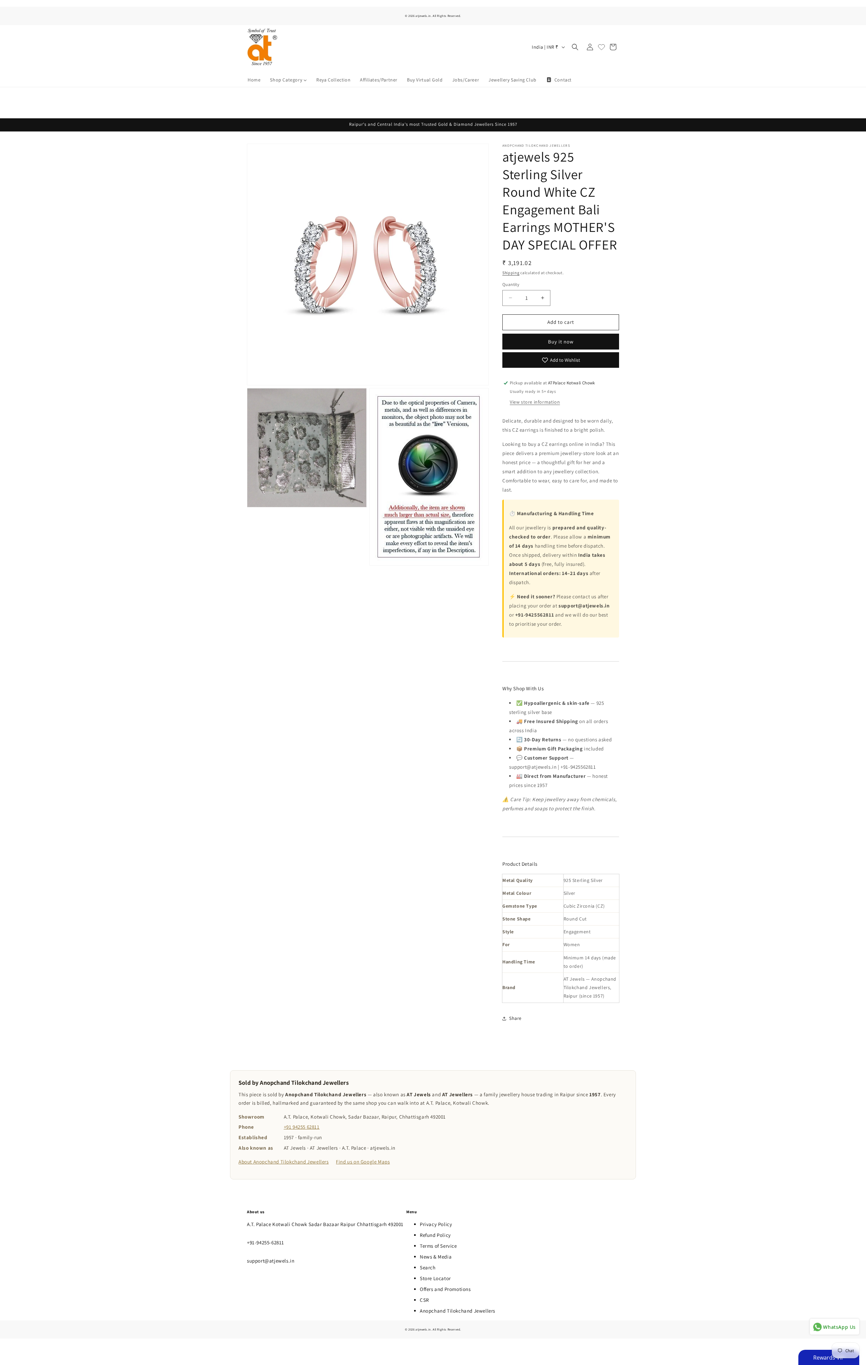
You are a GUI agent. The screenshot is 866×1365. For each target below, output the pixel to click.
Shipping (511, 272)
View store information (535, 402)
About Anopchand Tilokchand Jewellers (283, 1161)
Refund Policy (435, 1235)
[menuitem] (254, 80)
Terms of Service (438, 1246)
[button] (575, 47)
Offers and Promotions (445, 1289)
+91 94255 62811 (302, 1127)
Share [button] (515, 1018)
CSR (424, 1300)
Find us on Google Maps (363, 1161)
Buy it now (561, 341)
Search (428, 1267)
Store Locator (435, 1278)
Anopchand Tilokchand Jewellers (457, 1311)
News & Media (436, 1256)
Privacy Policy (436, 1224)
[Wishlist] (601, 47)
